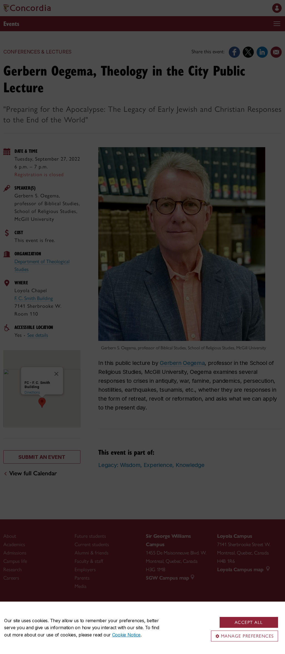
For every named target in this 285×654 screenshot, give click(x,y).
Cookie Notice (126, 635)
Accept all (249, 622)
